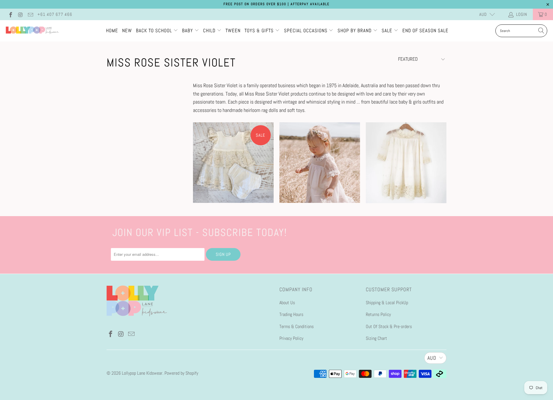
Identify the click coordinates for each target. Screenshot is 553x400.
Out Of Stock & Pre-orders (389, 326)
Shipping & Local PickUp (387, 303)
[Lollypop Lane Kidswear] (32, 30)
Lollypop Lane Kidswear (142, 373)
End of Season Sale (425, 30)
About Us (287, 303)
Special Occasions (305, 30)
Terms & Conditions (296, 326)
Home (112, 30)
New (127, 30)
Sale (388, 30)
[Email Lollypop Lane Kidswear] (30, 14)
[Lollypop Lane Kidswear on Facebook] (10, 14)
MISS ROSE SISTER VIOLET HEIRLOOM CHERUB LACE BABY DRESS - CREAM (319, 162)
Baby (188, 30)
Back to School (154, 30)
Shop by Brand (355, 30)
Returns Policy (378, 314)
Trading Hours (291, 314)
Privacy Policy (291, 338)
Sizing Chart (376, 338)
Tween (233, 30)
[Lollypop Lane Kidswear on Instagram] (20, 14)
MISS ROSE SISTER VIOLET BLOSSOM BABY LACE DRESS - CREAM (233, 162)
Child (210, 30)
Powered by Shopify (181, 373)
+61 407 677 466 (54, 14)
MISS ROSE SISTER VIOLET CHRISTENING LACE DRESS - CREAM (406, 162)
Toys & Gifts (260, 30)
